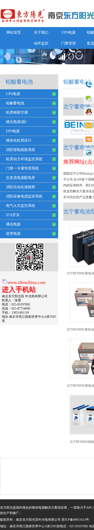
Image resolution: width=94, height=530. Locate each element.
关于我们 (41, 32)
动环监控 (41, 43)
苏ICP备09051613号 (75, 519)
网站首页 (13, 32)
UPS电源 (68, 32)
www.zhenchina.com (26, 282)
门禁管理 (68, 43)
